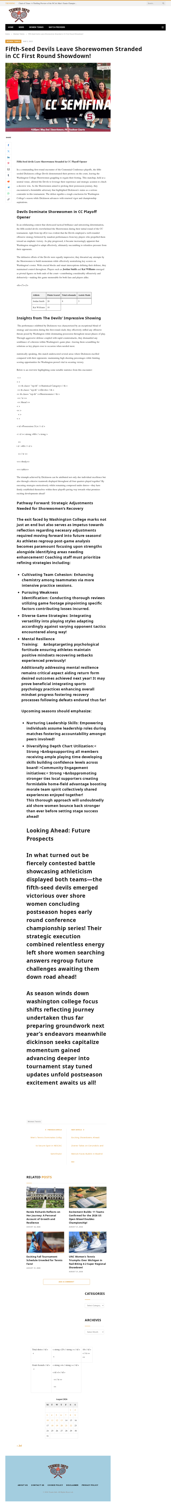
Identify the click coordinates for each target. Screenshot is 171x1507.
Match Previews (57, 27)
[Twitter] (8, 151)
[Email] (8, 169)
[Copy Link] (8, 199)
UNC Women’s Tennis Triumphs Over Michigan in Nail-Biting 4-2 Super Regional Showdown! (87, 1262)
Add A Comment (66, 1282)
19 (57, 1425)
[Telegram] (8, 187)
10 (47, 1420)
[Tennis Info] (19, 15)
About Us (23, 1485)
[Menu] (163, 27)
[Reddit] (8, 181)
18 (52, 1425)
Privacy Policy (90, 1485)
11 (52, 1420)
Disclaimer (72, 1485)
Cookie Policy (55, 1485)
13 (62, 1420)
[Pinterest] (8, 163)
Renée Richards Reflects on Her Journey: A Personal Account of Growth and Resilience (43, 1217)
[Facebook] (8, 145)
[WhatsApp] (8, 193)
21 (66, 1425)
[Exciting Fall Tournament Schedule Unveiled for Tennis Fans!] (45, 1242)
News (21, 27)
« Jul (19, 1445)
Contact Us (37, 1485)
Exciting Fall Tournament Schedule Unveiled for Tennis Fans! (44, 1260)
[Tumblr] (8, 175)
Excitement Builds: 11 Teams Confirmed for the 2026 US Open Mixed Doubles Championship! (86, 1217)
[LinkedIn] (8, 157)
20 (62, 1425)
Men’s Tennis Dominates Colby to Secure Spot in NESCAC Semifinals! (46, 1145)
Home (10, 27)
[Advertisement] (117, 15)
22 (71, 1425)
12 (57, 1420)
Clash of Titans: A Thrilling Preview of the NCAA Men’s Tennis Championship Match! (49, 3)
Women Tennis (36, 27)
